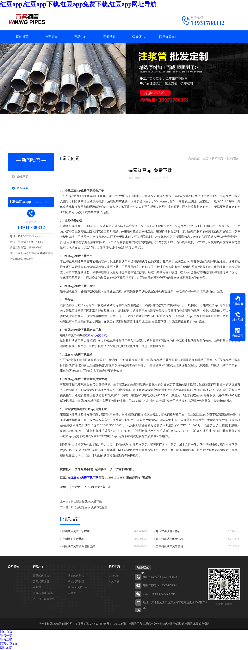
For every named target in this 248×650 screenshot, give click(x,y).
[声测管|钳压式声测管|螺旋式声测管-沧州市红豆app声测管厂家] (27, 19)
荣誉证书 (138, 36)
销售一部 (6, 635)
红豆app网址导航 (43, 593)
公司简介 (51, 36)
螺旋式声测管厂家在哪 (76, 531)
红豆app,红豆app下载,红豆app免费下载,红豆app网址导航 (78, 4)
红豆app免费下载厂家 (84, 477)
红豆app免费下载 (96, 335)
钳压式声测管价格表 (168, 531)
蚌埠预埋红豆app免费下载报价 (89, 507)
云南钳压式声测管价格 (169, 546)
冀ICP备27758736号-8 (99, 623)
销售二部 (6, 639)
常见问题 (22, 188)
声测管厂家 (135, 623)
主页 (205, 158)
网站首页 (22, 36)
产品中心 (80, 36)
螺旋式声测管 (76, 575)
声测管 (76, 486)
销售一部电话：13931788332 (160, 576)
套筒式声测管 (41, 581)
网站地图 (6, 647)
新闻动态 (109, 36)
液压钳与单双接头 (44, 598)
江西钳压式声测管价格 (169, 538)
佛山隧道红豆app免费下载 (86, 501)
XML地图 (120, 623)
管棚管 (72, 593)
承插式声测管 (76, 581)
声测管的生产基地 (73, 538)
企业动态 (22, 176)
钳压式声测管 (41, 575)
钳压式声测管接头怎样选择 (78, 546)
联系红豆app (167, 36)
